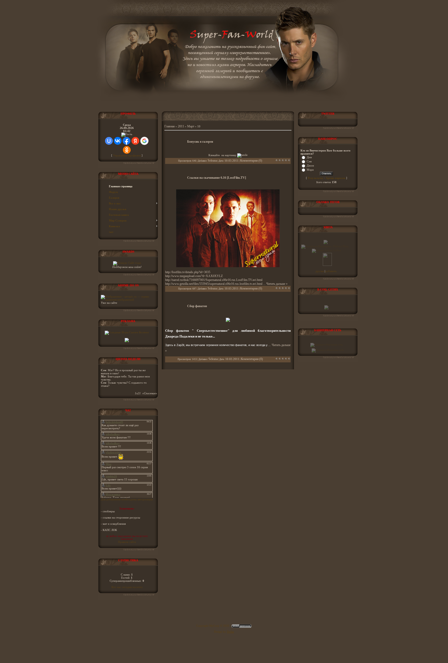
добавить (331, 271)
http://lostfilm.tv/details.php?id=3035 (187, 272)
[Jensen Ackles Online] (326, 250)
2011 (181, 126)
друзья (320, 271)
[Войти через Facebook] (126, 141)
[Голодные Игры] (127, 332)
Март (190, 126)
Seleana (212, 160)
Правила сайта (127, 541)
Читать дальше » (277, 284)
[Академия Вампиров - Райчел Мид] (324, 246)
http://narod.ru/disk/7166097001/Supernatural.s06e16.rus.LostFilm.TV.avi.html (213, 280)
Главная (169, 126)
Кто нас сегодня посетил (126, 587)
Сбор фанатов (197, 306)
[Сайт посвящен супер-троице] (326, 243)
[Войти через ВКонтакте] (118, 141)
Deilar (230, 631)
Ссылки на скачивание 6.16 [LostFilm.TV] (216, 177)
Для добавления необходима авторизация (127, 499)
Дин (309, 157)
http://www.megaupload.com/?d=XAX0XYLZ (194, 276)
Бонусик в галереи (200, 141)
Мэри (310, 169)
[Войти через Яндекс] (135, 141)
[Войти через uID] (109, 141)
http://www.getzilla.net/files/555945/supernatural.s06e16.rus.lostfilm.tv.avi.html (213, 284)
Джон (310, 165)
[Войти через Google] (144, 141)
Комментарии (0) (251, 160)
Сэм (309, 161)
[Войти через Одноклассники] (127, 150)
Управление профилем (127, 155)
